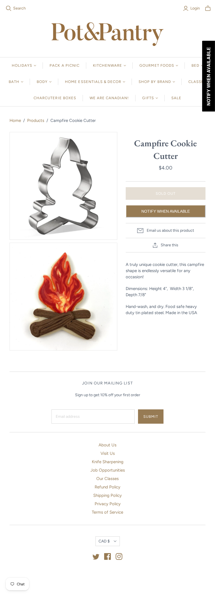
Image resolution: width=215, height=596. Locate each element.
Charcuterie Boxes (55, 98)
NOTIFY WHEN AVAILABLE (165, 211)
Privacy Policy (108, 503)
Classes (197, 82)
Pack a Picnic (65, 65)
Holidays (22, 65)
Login (195, 8)
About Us (107, 444)
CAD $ (104, 541)
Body (42, 82)
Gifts (148, 98)
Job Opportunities (107, 470)
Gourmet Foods (156, 65)
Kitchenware (107, 65)
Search (19, 8)
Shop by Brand (155, 82)
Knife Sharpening (107, 461)
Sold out (166, 193)
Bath (14, 82)
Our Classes (107, 478)
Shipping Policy (107, 495)
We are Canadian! (109, 98)
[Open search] (8, 8)
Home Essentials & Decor (93, 82)
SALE (176, 98)
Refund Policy (107, 487)
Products (35, 120)
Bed (195, 65)
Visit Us (108, 453)
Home (15, 120)
